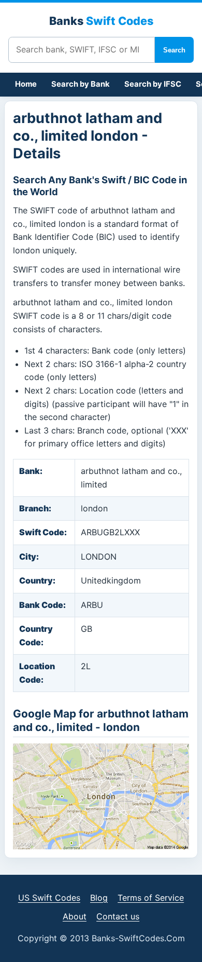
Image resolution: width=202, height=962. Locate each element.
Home (26, 84)
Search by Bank (80, 84)
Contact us (117, 916)
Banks (101, 21)
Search (174, 50)
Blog (99, 897)
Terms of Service (151, 897)
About (74, 916)
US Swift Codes (49, 897)
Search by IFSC (152, 84)
